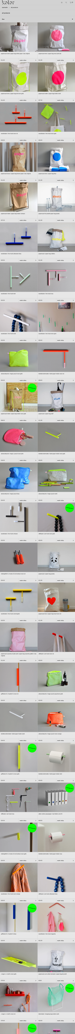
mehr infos (23, 60)
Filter (3, 19)
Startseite (5, 7)
